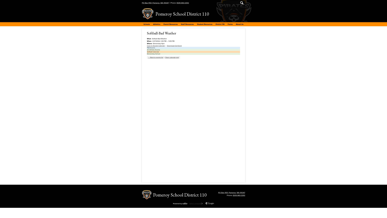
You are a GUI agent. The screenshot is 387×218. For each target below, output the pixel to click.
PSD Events (151, 48)
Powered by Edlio (180, 204)
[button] (147, 24)
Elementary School (153, 54)
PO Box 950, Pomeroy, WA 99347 (155, 3)
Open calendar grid (172, 58)
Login (209, 203)
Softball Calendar (153, 52)
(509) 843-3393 (183, 3)
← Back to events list (155, 58)
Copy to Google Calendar (156, 46)
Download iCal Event (174, 46)
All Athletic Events (153, 50)
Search (241, 3)
